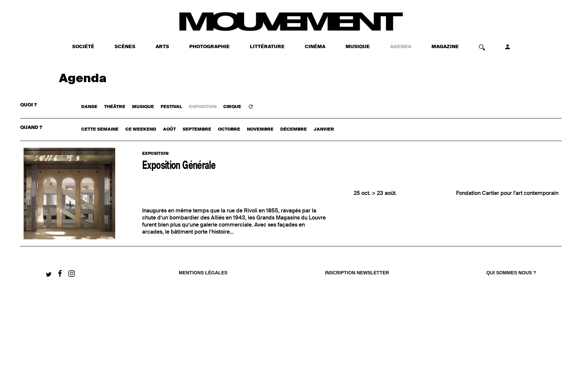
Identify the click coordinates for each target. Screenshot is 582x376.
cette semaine (100, 129)
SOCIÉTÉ (83, 46)
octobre (229, 129)
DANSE (89, 107)
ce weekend (140, 129)
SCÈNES (125, 46)
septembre (197, 129)
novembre (260, 129)
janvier (324, 129)
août (169, 129)
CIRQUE (232, 107)
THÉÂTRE (114, 107)
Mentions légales (203, 272)
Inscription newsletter (357, 272)
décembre (293, 129)
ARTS (162, 46)
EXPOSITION (203, 107)
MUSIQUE (358, 46)
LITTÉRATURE (267, 46)
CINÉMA (315, 46)
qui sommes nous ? (511, 272)
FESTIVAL (171, 107)
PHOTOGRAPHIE (209, 46)
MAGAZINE (445, 46)
